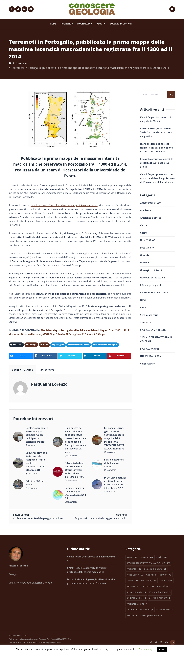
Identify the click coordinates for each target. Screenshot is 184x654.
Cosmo (144, 232)
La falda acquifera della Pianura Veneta (114, 463)
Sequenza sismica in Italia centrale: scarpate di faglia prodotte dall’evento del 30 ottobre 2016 (37, 461)
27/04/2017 (32, 445)
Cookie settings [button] (146, 649)
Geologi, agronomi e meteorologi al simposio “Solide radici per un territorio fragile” (37, 434)
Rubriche (66, 23)
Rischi (143, 307)
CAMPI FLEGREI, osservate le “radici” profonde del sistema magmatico (156, 132)
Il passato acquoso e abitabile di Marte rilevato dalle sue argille (156, 162)
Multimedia (83, 23)
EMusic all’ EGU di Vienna (35, 483)
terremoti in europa (79, 344)
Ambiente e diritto (150, 217)
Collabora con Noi (121, 23)
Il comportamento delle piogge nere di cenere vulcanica (48, 518)
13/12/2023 (72, 455)
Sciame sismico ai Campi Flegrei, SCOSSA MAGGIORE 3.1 (75, 493)
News (143, 300)
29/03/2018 (32, 488)
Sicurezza (145, 322)
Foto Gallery (147, 247)
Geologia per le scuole (152, 277)
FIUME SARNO (147, 240)
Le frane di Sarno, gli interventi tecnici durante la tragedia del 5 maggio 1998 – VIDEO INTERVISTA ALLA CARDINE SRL (114, 438)
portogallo (59, 344)
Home (53, 23)
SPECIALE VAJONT (149, 348)
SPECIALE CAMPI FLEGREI (153, 329)
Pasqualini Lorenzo (49, 384)
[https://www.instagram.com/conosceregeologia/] (24, 9)
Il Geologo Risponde (151, 285)
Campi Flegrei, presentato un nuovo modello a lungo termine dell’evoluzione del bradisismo (157, 178)
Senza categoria (149, 315)
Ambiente (145, 210)
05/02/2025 (72, 502)
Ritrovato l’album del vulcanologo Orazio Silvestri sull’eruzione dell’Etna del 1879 (74, 469)
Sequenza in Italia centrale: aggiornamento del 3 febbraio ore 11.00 (112, 518)
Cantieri (144, 225)
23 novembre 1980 (150, 202)
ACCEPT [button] (162, 649)
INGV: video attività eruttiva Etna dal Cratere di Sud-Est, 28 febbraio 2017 (115, 483)
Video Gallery (147, 363)
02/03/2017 (111, 491)
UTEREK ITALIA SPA (150, 356)
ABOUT (100, 23)
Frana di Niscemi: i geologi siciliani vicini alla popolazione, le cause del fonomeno (156, 147)
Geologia (21, 63)
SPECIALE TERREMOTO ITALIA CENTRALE (156, 339)
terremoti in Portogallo (106, 344)
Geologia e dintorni (151, 270)
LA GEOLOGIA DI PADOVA (154, 292)
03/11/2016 (32, 473)
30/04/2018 (111, 452)
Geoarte (145, 255)
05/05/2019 (111, 470)
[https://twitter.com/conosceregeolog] (18, 9)
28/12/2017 (72, 480)
